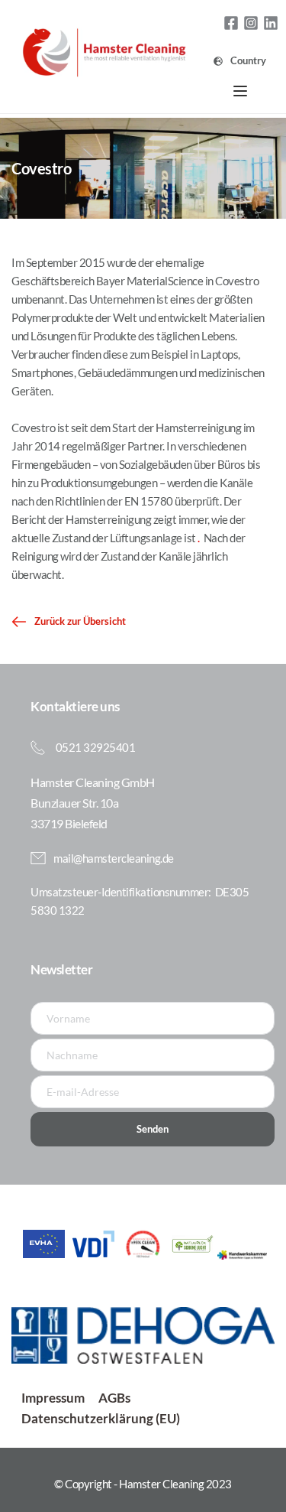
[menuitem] (240, 61)
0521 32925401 (96, 747)
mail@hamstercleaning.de (113, 858)
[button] (240, 91)
